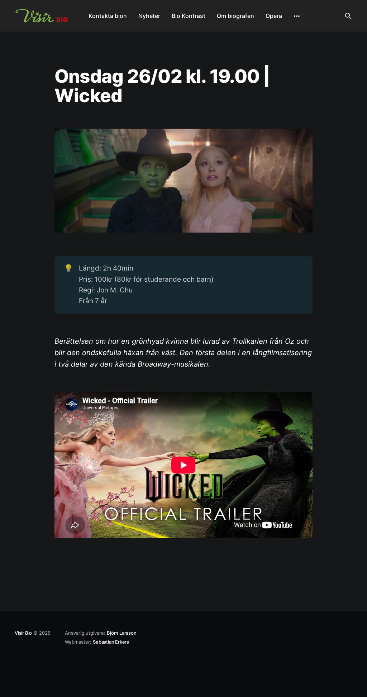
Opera (274, 15)
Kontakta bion (108, 15)
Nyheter (149, 15)
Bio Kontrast (188, 15)
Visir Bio (23, 633)
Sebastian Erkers (111, 642)
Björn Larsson (121, 633)
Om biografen (235, 15)
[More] (296, 16)
